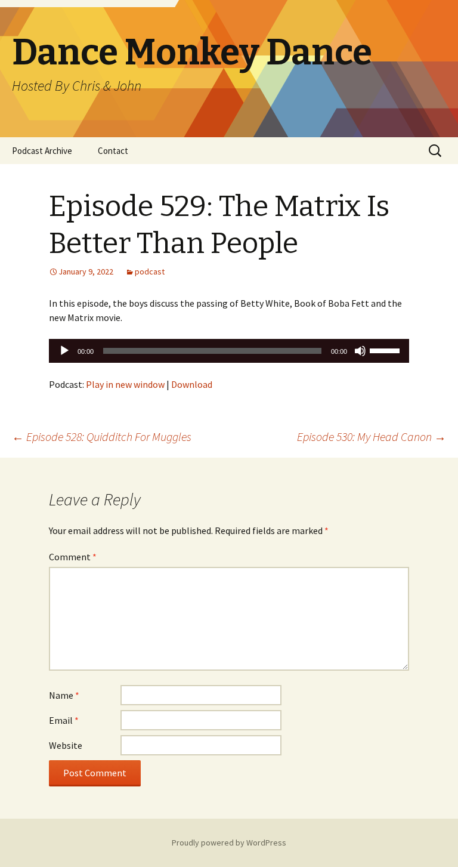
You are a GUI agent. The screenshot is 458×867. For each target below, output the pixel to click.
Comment (73, 557)
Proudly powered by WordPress (229, 842)
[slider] (386, 349)
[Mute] (360, 351)
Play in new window (125, 384)
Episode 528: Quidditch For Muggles (101, 436)
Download (191, 384)
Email (64, 720)
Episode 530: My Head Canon (371, 436)
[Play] (64, 351)
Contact (113, 150)
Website (65, 745)
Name (64, 695)
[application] (229, 351)
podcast (150, 271)
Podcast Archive (42, 150)
